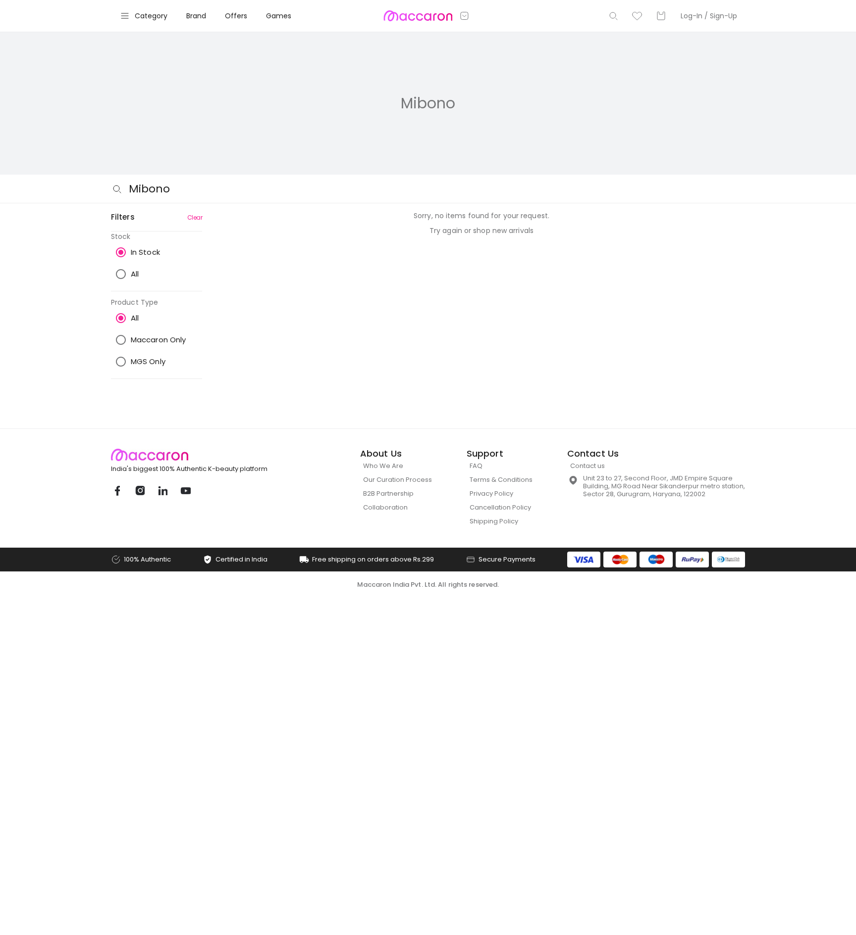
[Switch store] (465, 16)
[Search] (613, 16)
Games (278, 16)
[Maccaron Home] (207, 455)
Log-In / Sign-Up (709, 16)
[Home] (417, 15)
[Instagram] (140, 491)
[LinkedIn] (162, 491)
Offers (236, 16)
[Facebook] (117, 491)
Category (151, 16)
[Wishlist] (637, 16)
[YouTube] (185, 491)
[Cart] (661, 16)
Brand (196, 16)
